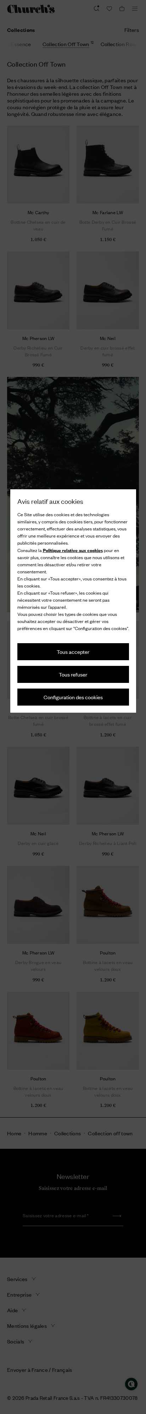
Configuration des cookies (73, 697)
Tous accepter (73, 651)
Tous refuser (73, 674)
